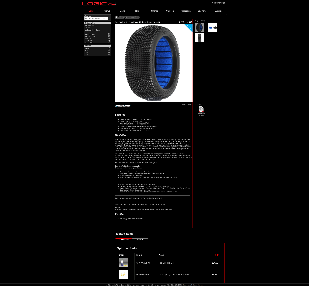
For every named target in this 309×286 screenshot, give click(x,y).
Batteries (154, 11)
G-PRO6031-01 (143, 274)
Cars (91, 11)
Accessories (186, 11)
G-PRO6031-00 (143, 263)
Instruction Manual (201, 114)
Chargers (170, 11)
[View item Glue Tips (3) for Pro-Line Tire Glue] (123, 278)
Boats (122, 11)
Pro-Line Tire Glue (167, 263)
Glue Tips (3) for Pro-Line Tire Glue (174, 274)
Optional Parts (123, 240)
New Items (202, 11)
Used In (140, 240)
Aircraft (107, 11)
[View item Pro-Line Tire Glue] (123, 266)
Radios (138, 11)
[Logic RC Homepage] (99, 5)
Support (218, 11)
